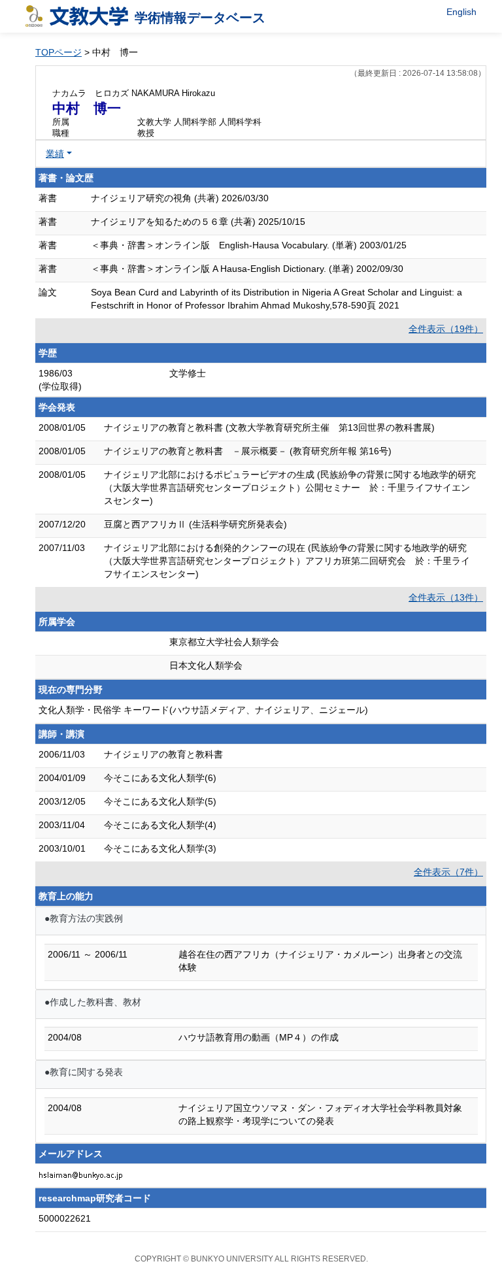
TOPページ (58, 52)
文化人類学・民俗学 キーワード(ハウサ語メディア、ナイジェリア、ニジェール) (203, 710)
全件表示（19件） (446, 329)
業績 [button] (55, 153)
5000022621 (65, 1218)
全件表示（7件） (448, 872)
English (461, 12)
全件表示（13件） (446, 597)
